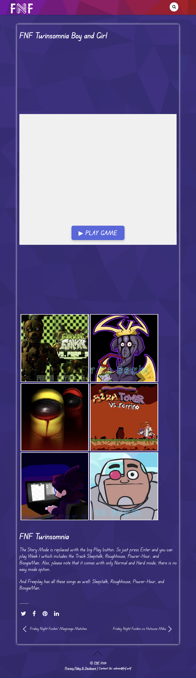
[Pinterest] (46, 613)
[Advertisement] (98, 78)
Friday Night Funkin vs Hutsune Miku (134, 628)
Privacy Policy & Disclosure (80, 668)
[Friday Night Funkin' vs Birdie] (124, 486)
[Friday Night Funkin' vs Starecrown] (124, 348)
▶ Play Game (98, 232)
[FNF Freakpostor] (55, 417)
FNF (96, 663)
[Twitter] (24, 613)
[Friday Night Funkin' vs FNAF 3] (55, 348)
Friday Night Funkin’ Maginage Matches (58, 628)
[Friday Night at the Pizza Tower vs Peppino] (124, 417)
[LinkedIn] (57, 613)
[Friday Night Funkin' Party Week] (55, 486)
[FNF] (22, 11)
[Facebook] (35, 613)
